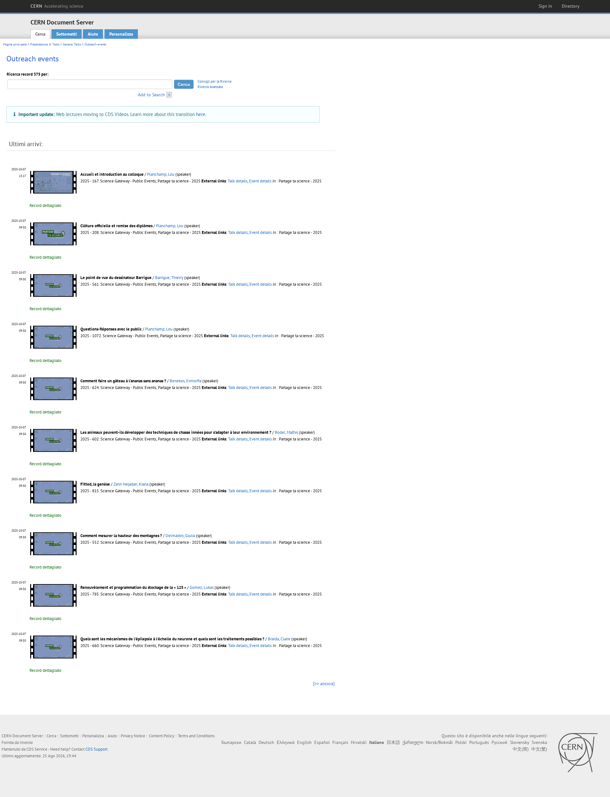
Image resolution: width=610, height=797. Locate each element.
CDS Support (96, 749)
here (200, 114)
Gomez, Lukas (202, 587)
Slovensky (519, 742)
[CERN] (577, 752)
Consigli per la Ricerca (214, 81)
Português (479, 742)
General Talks (72, 44)
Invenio (26, 742)
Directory (571, 6)
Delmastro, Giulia (180, 535)
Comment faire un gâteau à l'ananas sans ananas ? (123, 381)
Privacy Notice (133, 736)
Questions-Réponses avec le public (111, 329)
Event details (260, 181)
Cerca (40, 34)
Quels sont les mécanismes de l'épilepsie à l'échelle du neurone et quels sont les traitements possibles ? (172, 639)
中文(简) (521, 749)
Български (231, 742)
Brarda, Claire (279, 639)
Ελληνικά (286, 742)
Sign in (545, 6)
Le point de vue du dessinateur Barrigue (116, 277)
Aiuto (93, 34)
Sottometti (66, 34)
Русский (499, 742)
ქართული (413, 742)
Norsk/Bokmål (439, 742)
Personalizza (121, 34)
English (304, 742)
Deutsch (266, 742)
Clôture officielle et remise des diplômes (116, 225)
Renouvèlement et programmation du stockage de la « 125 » (133, 587)
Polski (461, 742)
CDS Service (36, 749)
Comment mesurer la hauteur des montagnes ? (121, 535)
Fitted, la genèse (95, 484)
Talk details (237, 181)
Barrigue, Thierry (169, 277)
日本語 (393, 742)
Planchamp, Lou (160, 174)
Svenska (539, 742)
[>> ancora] (324, 683)
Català (250, 742)
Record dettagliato (45, 205)
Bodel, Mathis (286, 432)
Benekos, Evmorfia (185, 381)
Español (322, 742)
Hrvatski (359, 742)
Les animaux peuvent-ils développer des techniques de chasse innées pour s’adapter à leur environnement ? (175, 432)
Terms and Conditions (196, 736)
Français (340, 742)
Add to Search (151, 95)
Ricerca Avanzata (210, 87)
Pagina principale (15, 44)
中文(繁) (539, 749)
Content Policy (161, 736)
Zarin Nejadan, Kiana (130, 484)
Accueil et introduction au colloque (112, 174)
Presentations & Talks (44, 44)
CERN (56, 6)
